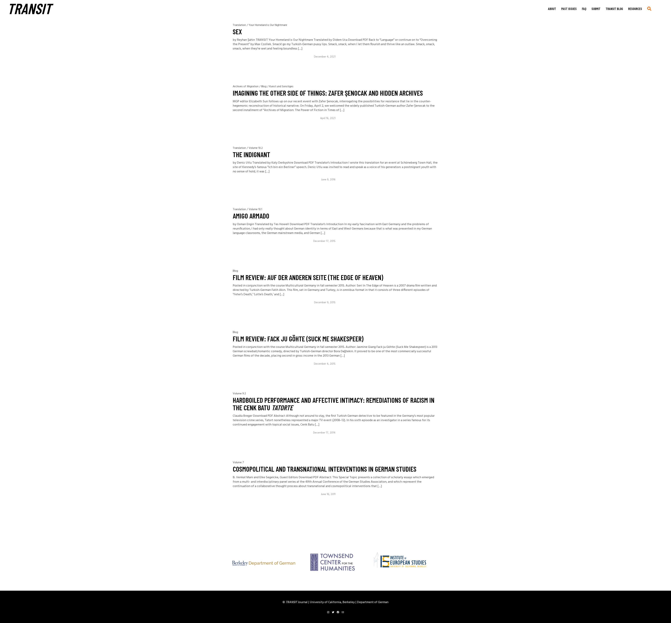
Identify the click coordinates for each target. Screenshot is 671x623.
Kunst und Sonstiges (281, 86)
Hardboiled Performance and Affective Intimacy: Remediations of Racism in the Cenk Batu (333, 403)
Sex (237, 31)
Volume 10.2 (256, 148)
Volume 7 (238, 462)
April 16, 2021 (328, 118)
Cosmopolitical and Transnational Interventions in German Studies (324, 469)
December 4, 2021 (325, 57)
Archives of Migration (245, 86)
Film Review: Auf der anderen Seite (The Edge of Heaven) (308, 277)
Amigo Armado (251, 216)
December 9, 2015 (325, 302)
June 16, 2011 (328, 494)
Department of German (372, 602)
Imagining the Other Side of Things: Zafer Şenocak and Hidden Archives (328, 93)
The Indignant (251, 154)
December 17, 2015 (324, 241)
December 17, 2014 (324, 433)
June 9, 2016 (328, 179)
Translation (239, 25)
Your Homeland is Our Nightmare (268, 25)
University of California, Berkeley (332, 602)
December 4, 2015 (325, 364)
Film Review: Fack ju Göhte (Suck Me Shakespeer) (298, 338)
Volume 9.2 (239, 393)
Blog (263, 86)
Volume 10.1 (255, 209)
